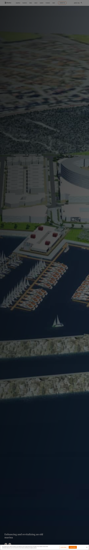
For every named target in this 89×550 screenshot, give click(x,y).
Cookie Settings (63, 547)
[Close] (86, 547)
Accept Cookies (73, 547)
